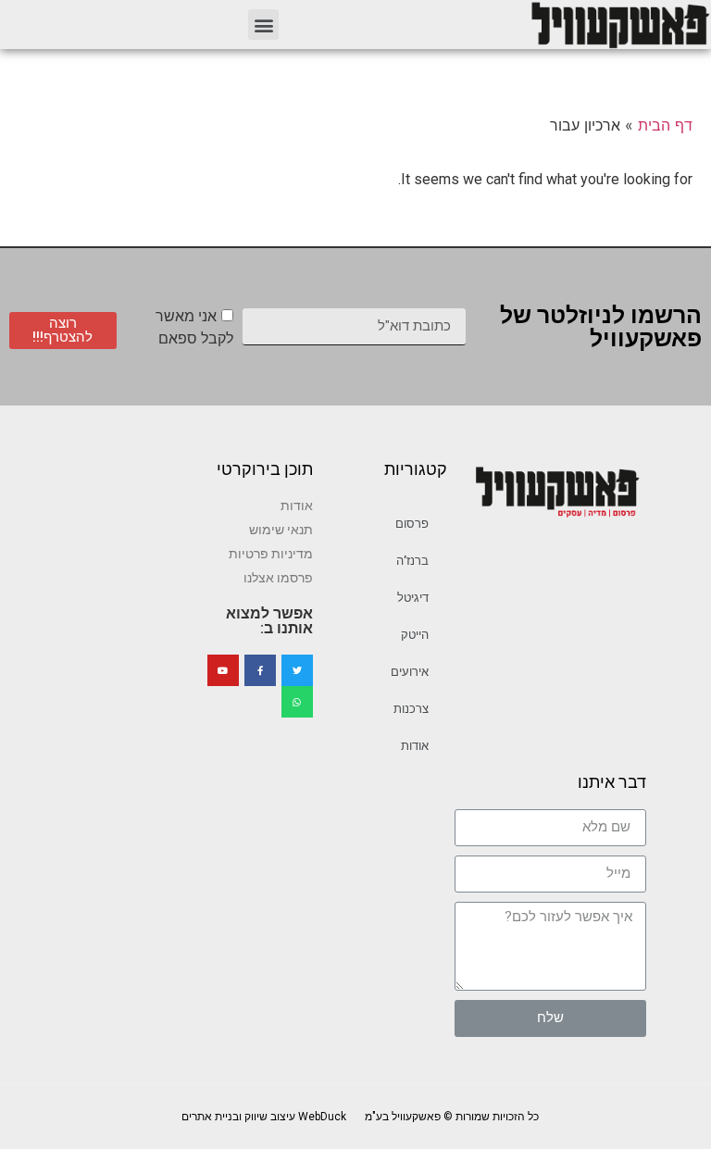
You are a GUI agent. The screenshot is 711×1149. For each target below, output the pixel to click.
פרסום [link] (412, 524)
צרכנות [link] (411, 709)
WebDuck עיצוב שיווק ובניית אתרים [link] (263, 1116)
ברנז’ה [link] (412, 561)
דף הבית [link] (665, 125)
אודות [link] (415, 746)
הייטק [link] (415, 635)
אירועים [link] (410, 672)
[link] (619, 24)
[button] (263, 24)
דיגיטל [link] (413, 598)
